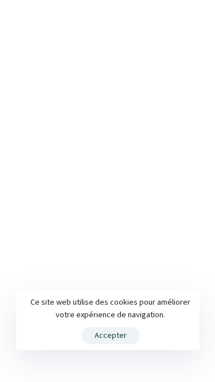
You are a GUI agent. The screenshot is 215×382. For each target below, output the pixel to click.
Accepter (111, 335)
